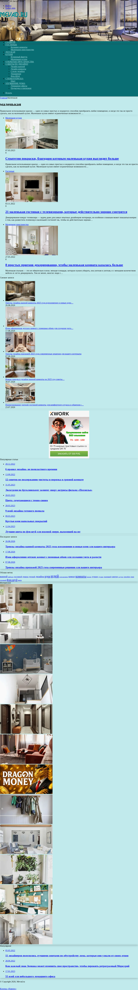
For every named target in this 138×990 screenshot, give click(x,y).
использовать (63, 577)
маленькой (107, 577)
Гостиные (11, 45)
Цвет (13, 81)
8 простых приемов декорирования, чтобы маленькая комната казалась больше (64, 265)
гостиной (18, 577)
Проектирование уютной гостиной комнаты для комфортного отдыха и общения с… (44, 405)
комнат (71, 576)
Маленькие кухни (19, 59)
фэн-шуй (12, 579)
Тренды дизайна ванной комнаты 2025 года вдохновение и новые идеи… (39, 303)
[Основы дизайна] (14, 38)
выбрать (10, 577)
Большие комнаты (19, 47)
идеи (47, 576)
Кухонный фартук (19, 57)
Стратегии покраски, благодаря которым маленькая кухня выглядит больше (62, 158)
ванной (4, 576)
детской (32, 577)
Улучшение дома (15, 83)
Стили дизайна (18, 71)
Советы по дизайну (16, 64)
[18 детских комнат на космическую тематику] (26, 673)
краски (89, 577)
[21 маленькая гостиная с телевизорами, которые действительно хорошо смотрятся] (26, 613)
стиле (132, 577)
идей (55, 576)
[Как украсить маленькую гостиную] (26, 763)
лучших (101, 577)
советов (115, 577)
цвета (20, 580)
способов (127, 577)
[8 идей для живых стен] (26, 883)
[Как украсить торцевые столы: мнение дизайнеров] (26, 853)
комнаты (80, 576)
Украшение (16, 74)
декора (25, 577)
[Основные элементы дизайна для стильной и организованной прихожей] (26, 823)
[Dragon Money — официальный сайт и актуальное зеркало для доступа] (26, 793)
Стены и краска (14, 78)
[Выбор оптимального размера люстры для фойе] (26, 703)
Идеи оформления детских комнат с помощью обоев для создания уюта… (39, 328)
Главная (3, 98)
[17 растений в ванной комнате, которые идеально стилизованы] (26, 643)
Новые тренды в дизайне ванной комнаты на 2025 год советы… (35, 379)
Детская (10, 52)
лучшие (95, 577)
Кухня (9, 54)
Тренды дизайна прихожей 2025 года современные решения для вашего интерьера (43, 354)
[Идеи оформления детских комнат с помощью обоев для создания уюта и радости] (20, 326)
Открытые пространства (19, 62)
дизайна (40, 576)
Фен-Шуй (15, 76)
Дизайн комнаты (18, 69)
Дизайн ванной (18, 66)
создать (120, 577)
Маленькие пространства (22, 49)
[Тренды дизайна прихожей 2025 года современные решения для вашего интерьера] (20, 351)
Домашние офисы (19, 86)
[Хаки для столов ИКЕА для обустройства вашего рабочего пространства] (26, 913)
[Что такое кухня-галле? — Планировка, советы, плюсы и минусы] (26, 943)
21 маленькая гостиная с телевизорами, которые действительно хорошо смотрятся (66, 212)
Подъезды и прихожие (21, 88)
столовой (3, 580)
